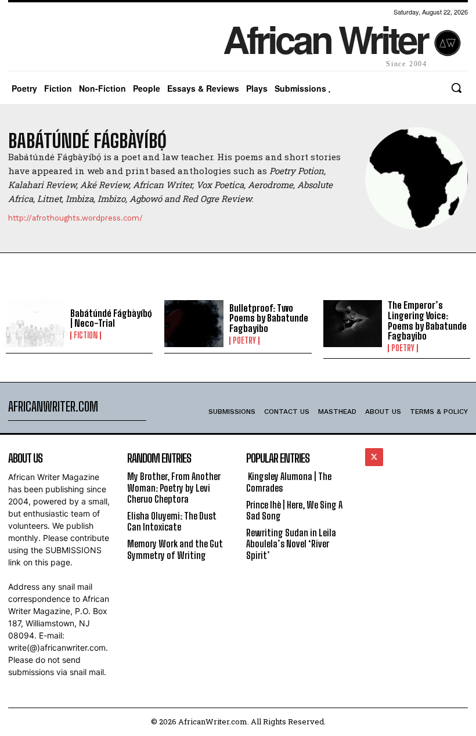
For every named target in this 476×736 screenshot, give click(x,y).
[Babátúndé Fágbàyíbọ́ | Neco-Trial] (35, 323)
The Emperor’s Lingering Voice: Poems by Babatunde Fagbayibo (427, 320)
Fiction (86, 335)
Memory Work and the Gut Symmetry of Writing (175, 549)
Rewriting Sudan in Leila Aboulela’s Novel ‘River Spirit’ (291, 543)
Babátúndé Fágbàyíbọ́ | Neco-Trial (111, 318)
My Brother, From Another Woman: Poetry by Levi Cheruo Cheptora (174, 487)
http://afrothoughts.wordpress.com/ (75, 218)
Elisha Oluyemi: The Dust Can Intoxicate (172, 521)
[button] (456, 87)
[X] (374, 457)
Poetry (244, 341)
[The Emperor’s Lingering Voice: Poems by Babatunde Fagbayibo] (352, 323)
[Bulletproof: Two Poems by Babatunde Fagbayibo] (193, 323)
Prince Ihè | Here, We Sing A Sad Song (294, 510)
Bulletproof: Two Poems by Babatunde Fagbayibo (268, 318)
